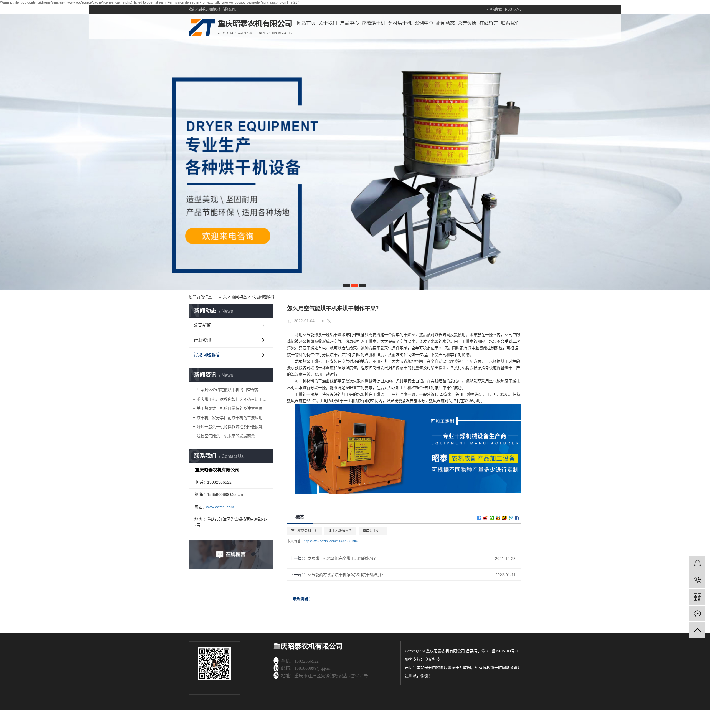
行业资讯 (202, 340)
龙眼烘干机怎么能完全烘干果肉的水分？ (342, 558)
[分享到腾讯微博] (511, 518)
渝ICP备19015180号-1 (499, 651)
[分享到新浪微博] (485, 518)
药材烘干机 (400, 23)
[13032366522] (697, 580)
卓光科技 (432, 659)
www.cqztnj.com (220, 507)
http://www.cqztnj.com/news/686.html (331, 541)
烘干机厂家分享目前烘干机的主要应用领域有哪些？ (233, 417)
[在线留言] (697, 613)
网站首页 (306, 23)
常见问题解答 (263, 296)
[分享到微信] (492, 518)
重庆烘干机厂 (373, 531)
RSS (508, 9)
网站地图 (496, 9)
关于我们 (327, 23)
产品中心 (349, 23)
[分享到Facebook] (517, 518)
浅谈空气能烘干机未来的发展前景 (226, 436)
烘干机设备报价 (340, 531)
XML (517, 9)
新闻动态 (445, 23)
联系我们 (510, 23)
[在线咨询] (697, 564)
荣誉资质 (467, 23)
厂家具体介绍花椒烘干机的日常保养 (228, 390)
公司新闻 (202, 325)
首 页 (222, 296)
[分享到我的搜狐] (504, 518)
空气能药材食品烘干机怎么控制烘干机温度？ (346, 574)
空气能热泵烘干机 (304, 531)
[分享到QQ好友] (498, 518)
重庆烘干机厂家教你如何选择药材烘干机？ (233, 399)
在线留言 (488, 23)
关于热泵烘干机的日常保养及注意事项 (230, 408)
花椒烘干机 (373, 23)
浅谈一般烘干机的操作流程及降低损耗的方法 (233, 427)
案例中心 (423, 23)
